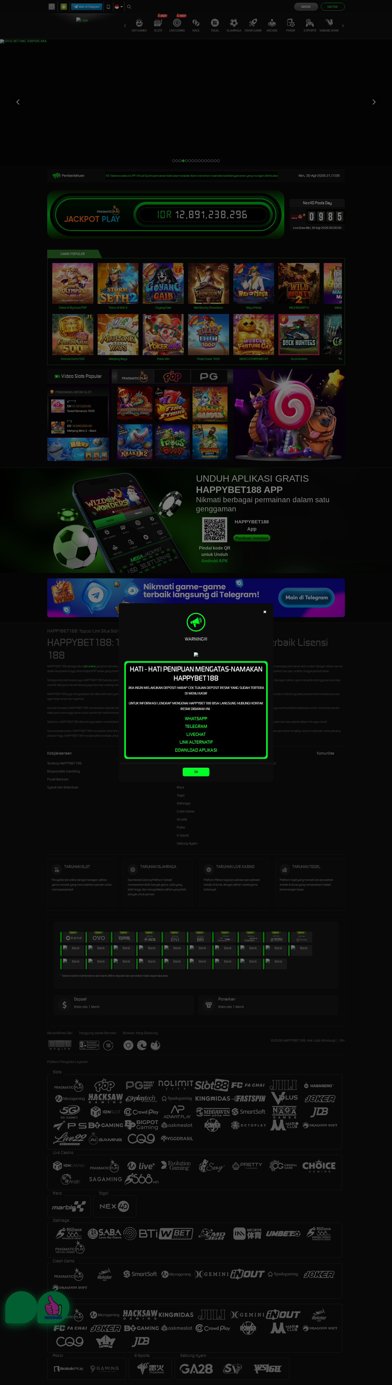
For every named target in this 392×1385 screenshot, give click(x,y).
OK (196, 772)
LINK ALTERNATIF (196, 742)
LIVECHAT (196, 734)
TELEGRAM (196, 726)
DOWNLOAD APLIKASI (196, 750)
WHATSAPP (196, 718)
